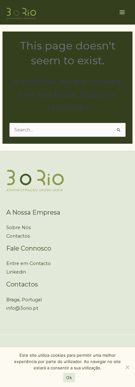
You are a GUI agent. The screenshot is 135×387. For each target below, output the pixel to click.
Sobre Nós (18, 227)
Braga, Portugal (24, 300)
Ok (69, 377)
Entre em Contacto (28, 263)
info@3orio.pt (22, 308)
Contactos (18, 236)
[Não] (127, 367)
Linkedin (16, 272)
